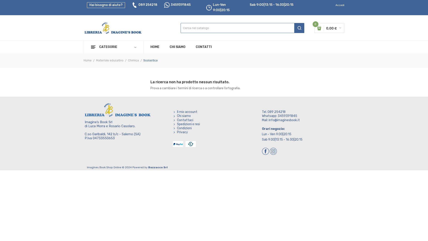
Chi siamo (184, 116)
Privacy (182, 132)
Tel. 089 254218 (274, 112)
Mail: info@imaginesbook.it (281, 120)
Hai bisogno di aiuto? (106, 5)
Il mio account (187, 112)
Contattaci (185, 120)
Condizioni (184, 128)
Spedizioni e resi (188, 124)
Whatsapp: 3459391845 (279, 116)
